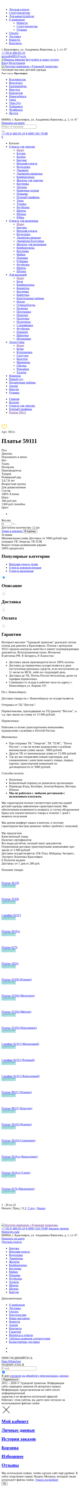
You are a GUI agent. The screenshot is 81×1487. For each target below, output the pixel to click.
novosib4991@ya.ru (14, 56)
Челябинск (16, 109)
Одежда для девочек (22, 146)
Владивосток (17, 79)
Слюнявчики (25, 325)
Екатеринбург (18, 86)
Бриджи (22, 160)
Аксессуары (16, 342)
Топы (20, 200)
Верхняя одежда (27, 163)
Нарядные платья (28, 190)
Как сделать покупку (22, 1351)
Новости (22, 23)
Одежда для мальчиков (23, 220)
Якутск (13, 113)
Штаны (21, 214)
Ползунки (23, 318)
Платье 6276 (9, 947)
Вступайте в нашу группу (42, 59)
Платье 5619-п (11, 931)
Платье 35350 (10, 899)
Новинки (15, 375)
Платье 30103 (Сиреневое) (18, 1140)
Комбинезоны (25, 177)
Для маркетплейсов (21, 16)
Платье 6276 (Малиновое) (18, 1188)
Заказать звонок (58, 1228)
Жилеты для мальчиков (31, 244)
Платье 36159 (10, 883)
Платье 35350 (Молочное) (18, 995)
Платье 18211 (10, 963)
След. (31, 1208)
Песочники (24, 311)
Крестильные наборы (30, 298)
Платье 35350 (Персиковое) (19, 1027)
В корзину (30, 531)
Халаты (21, 372)
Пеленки (22, 308)
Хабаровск (16, 106)
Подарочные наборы (22, 382)
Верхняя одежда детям (23, 564)
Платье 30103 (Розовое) (17, 1124)
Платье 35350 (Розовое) (17, 979)
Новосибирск (17, 96)
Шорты (21, 210)
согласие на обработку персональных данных (39, 1375)
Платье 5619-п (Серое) (16, 1172)
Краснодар (16, 93)
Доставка (15, 36)
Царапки (22, 332)
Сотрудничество (19, 12)
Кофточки (23, 294)
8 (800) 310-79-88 (37, 1228)
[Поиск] (3, 131)
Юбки (20, 217)
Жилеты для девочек (30, 180)
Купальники (24, 352)
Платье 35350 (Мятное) (16, 1011)
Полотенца (24, 321)
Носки (21, 301)
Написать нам (10, 1231)
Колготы (22, 358)
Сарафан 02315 (11, 915)
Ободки (22, 365)
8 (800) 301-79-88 (37, 133)
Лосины (22, 187)
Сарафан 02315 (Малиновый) (20, 1043)
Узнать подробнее (46, 1479)
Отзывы (22, 29)
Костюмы (23, 183)
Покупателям (17, 1314)
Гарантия (15, 1331)
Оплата (13, 33)
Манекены (23, 362)
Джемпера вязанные (30, 173)
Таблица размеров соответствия (29, 1338)
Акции (13, 385)
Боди (20, 281)
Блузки (21, 153)
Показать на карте (13, 122)
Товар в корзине (12, 531)
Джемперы (16, 1258)
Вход (5, 63)
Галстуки (22, 355)
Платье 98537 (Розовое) (17, 1092)
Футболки (23, 207)
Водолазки (23, 166)
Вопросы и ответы (21, 1335)
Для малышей (18, 274)
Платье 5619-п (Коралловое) (20, 1156)
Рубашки (22, 261)
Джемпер (22, 170)
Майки (21, 254)
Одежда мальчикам (21, 571)
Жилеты (14, 1261)
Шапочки (23, 335)
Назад (20, 150)
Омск (12, 99)
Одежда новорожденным (25, 567)
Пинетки (22, 315)
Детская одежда (19, 9)
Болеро (21, 156)
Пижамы (22, 193)
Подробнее (9, 886)
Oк (4, 1483)
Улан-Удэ (15, 103)
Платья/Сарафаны (28, 197)
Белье (20, 348)
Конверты (23, 288)
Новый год (16, 379)
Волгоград (16, 82)
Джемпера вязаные (29, 237)
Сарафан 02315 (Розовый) (18, 1060)
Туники (21, 204)
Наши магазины (19, 1318)
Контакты (15, 43)
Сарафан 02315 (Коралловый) (21, 1076)
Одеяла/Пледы (26, 305)
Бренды (14, 389)
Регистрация (17, 63)
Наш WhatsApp (11, 1361)
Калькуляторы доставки (24, 1341)
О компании (17, 19)
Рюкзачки (23, 369)
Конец (41, 1208)
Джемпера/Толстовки (30, 241)
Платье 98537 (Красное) (17, 1108)
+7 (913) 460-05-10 (13, 52)
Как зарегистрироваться (24, 1348)
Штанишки (24, 338)
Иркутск (14, 89)
